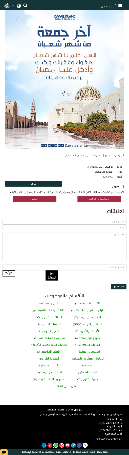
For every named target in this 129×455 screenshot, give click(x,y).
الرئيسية (119, 155)
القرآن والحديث (91, 303)
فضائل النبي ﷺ (69, 386)
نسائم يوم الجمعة (51, 372)
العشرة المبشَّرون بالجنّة (89, 358)
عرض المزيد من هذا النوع (99, 199)
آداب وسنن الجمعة (89, 317)
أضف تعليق (118, 286)
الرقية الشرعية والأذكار (89, 310)
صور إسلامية (102, 155)
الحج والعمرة (50, 303)
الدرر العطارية (50, 365)
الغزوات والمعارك (89, 344)
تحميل (34, 199)
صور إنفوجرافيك (90, 338)
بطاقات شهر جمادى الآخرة (50, 344)
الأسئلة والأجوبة (89, 331)
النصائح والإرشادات (90, 324)
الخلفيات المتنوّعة (50, 324)
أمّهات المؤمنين (50, 351)
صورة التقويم (89, 379)
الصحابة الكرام (50, 358)
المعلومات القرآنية (89, 351)
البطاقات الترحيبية (51, 317)
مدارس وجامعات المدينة (50, 338)
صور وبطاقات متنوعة (50, 379)
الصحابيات (89, 365)
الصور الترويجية (49, 331)
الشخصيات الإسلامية (51, 310)
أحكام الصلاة (89, 372)
